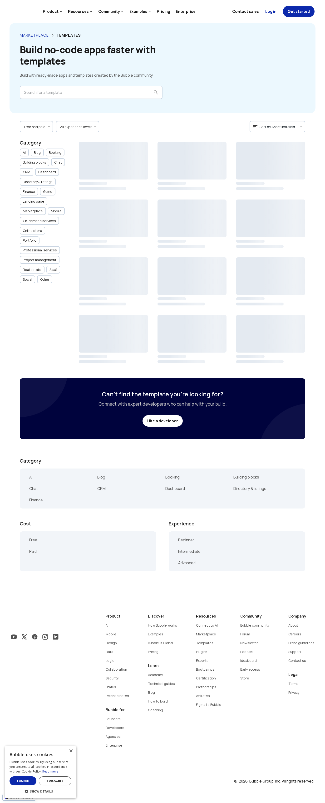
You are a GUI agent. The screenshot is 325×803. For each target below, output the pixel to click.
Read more (50, 771)
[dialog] (40, 772)
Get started (299, 11)
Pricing (163, 11)
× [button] (71, 751)
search (156, 92)
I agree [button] (23, 781)
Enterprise (186, 11)
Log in (270, 11)
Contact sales (245, 11)
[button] (40, 790)
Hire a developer (162, 421)
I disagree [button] (55, 781)
